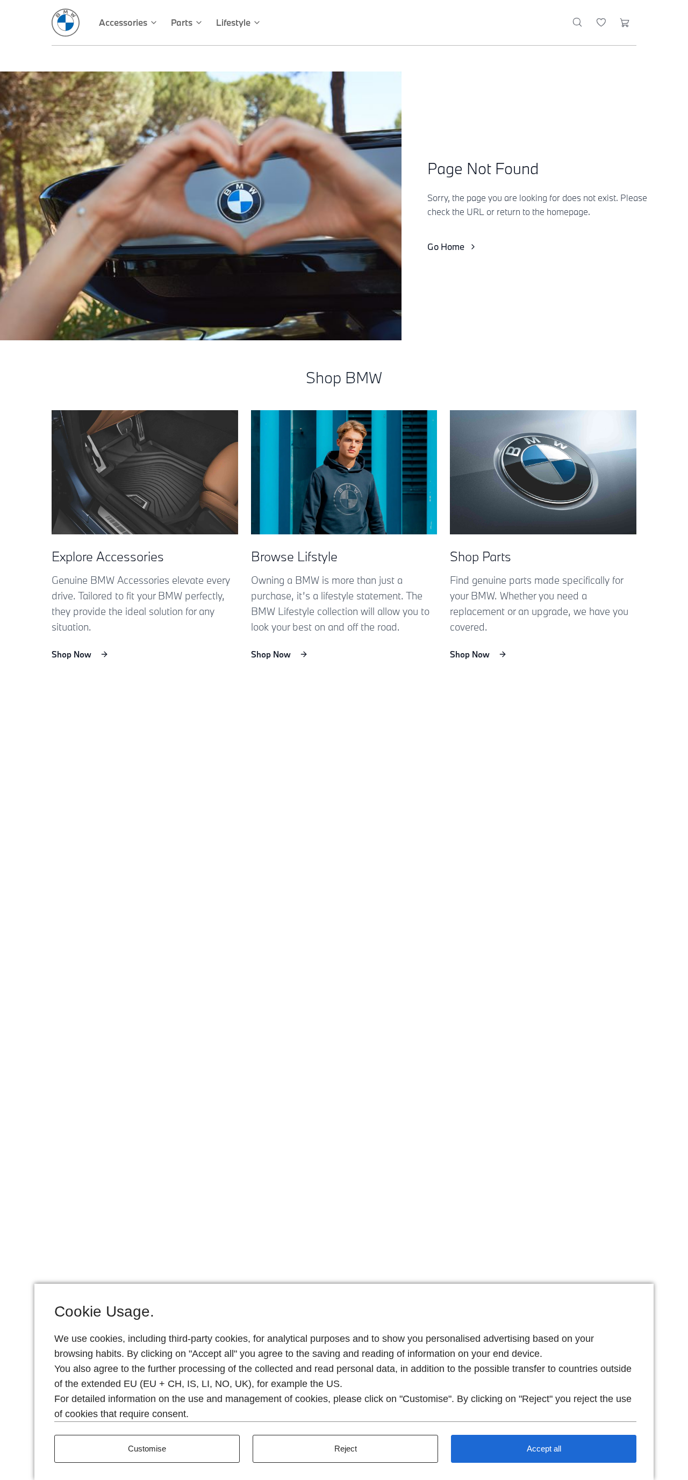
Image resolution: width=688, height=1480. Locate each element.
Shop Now (71, 654)
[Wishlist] (601, 22)
